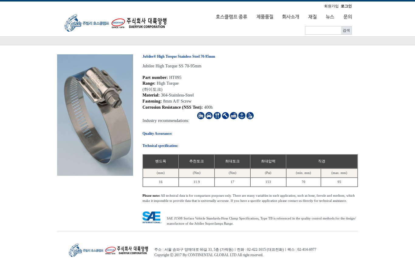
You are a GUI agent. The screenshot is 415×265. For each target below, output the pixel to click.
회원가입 (331, 6)
